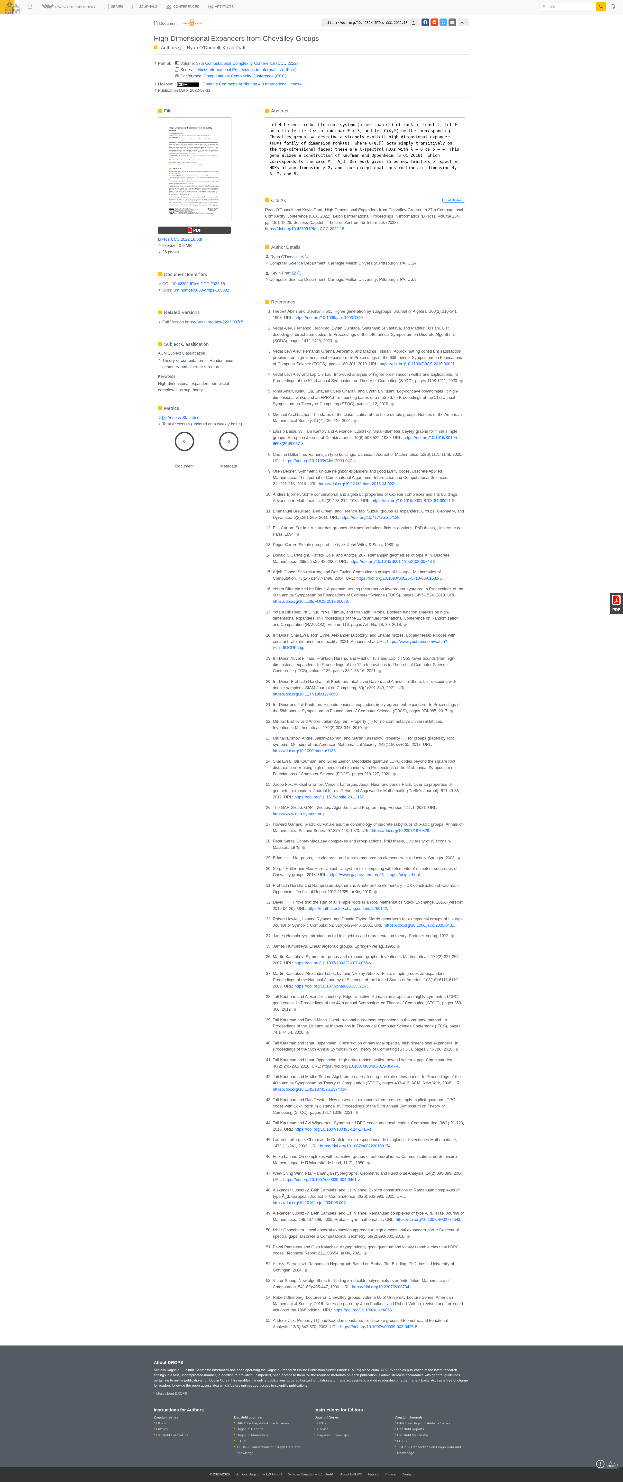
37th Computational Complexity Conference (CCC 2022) (247, 63)
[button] (68, 6)
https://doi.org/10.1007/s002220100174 (355, 1146)
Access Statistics (182, 417)
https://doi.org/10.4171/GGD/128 (369, 517)
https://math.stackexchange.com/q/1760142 (347, 908)
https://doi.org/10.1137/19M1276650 (305, 694)
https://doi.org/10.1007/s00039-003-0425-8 (378, 1326)
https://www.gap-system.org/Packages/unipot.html (374, 874)
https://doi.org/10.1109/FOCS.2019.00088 (310, 601)
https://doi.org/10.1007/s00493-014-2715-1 (332, 1129)
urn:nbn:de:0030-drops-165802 (201, 290)
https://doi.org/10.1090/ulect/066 (362, 1310)
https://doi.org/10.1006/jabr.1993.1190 (328, 317)
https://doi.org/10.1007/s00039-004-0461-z (321, 1179)
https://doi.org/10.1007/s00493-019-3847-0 (360, 1066)
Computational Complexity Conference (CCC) (245, 75)
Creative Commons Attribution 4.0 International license (251, 84)
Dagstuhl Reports (250, 1429)
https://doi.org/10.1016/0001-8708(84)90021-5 (413, 500)
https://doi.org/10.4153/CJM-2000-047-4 (319, 460)
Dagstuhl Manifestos (252, 1435)
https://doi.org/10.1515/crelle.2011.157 (329, 797)
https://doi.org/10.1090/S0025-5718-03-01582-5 (399, 578)
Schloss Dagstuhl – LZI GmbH (259, 1474)
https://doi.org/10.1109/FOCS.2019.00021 (417, 363)
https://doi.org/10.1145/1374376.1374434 (309, 1089)
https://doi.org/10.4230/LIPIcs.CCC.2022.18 (304, 228)
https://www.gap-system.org (298, 813)
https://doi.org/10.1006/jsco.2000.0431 (419, 925)
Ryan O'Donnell (203, 47)
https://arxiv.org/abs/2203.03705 (214, 322)
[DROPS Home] (30, 6)
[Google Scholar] (336, 340)
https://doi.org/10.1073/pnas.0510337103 (331, 986)
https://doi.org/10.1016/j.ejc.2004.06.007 (309, 1202)
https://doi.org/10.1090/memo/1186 (304, 750)
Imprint (373, 1474)
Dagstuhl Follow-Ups (172, 1435)
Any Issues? (612, 1464)
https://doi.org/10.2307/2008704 (380, 1286)
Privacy (390, 1474)
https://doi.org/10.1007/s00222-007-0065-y (332, 963)
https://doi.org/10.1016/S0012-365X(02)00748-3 (392, 561)
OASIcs (162, 1429)
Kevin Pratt (233, 47)
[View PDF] (194, 168)
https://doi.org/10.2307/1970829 (400, 830)
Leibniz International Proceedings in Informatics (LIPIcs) (245, 69)
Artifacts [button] (224, 7)
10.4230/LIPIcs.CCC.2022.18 (198, 283)
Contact (407, 1474)
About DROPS (351, 1474)
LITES (241, 1441)
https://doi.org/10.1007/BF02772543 (428, 1219)
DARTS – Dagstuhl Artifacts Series (263, 1423)
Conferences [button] (185, 7)
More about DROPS (171, 1393)
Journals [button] (147, 7)
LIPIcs (161, 1423)
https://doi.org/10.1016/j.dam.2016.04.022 (356, 483)
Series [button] (116, 7)
